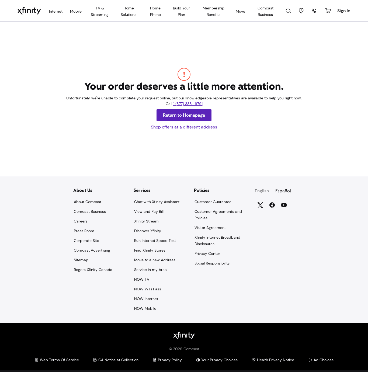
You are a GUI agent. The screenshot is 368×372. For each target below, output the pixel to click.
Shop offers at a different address (184, 127)
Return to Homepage (184, 115)
